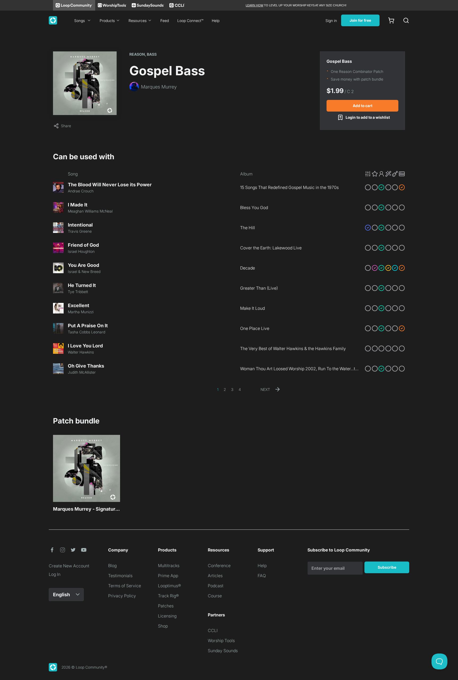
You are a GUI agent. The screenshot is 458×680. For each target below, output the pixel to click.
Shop (163, 626)
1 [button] (217, 389)
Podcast (215, 585)
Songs (79, 20)
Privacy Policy (122, 595)
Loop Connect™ (190, 20)
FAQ (262, 575)
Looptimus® (169, 585)
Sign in (331, 20)
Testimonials (120, 575)
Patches (166, 605)
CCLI (213, 630)
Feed (164, 20)
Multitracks (168, 565)
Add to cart (362, 105)
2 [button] (225, 389)
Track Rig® (168, 595)
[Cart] (391, 20)
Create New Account (69, 565)
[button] (385, 174)
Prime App (168, 575)
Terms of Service (124, 585)
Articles (215, 575)
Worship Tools (221, 640)
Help (215, 20)
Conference (219, 565)
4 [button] (240, 389)
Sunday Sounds (223, 650)
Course (215, 595)
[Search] (406, 20)
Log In (54, 574)
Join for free (360, 20)
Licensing (167, 616)
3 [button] (232, 389)
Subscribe (387, 567)
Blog (112, 565)
